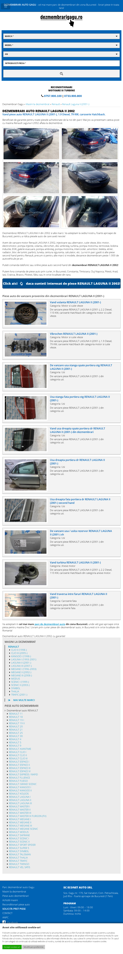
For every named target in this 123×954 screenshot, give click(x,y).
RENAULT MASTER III (20, 812)
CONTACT (7, 913)
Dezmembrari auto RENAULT (22, 710)
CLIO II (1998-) (19, 649)
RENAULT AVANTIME (20, 748)
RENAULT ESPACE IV (20, 771)
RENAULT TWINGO (19, 864)
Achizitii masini (10, 900)
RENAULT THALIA (18, 857)
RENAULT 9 (15, 745)
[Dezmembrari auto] (61, 26)
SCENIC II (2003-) (20, 685)
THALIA (15, 691)
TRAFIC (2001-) (19, 694)
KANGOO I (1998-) (21, 656)
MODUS (15, 678)
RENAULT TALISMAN (20, 854)
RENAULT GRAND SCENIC (23, 784)
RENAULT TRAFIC (18, 860)
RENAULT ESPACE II (19, 764)
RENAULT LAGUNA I (20, 796)
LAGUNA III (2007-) (21, 665)
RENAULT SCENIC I (19, 838)
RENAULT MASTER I (19, 806)
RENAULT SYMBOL (19, 851)
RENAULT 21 (16, 729)
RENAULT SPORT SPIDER (22, 844)
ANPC (5, 917)
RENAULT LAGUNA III (20, 803)
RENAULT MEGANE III (20, 825)
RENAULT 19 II (17, 723)
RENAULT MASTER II (20, 809)
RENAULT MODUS (19, 832)
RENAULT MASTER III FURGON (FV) (27, 816)
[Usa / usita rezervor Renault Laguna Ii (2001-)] (27, 554)
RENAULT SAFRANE (19, 835)
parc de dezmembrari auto (50, 624)
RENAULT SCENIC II (19, 841)
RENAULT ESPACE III (19, 768)
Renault (56, 104)
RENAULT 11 (16, 713)
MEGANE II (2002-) (21, 672)
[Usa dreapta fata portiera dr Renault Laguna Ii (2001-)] (27, 522)
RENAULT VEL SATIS (19, 867)
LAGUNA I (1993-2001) (23, 659)
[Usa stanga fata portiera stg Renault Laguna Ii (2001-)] (27, 419)
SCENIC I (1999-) (20, 681)
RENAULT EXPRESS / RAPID (23, 774)
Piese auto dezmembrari (15, 895)
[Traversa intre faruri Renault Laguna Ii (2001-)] (27, 617)
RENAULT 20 (16, 726)
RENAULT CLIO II (18, 755)
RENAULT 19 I (16, 720)
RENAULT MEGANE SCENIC (23, 828)
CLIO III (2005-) (19, 653)
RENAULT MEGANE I (20, 819)
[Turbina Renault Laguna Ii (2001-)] (27, 585)
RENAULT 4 (15, 739)
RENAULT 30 (16, 736)
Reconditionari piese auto (16, 904)
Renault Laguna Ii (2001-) (75, 104)
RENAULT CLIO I (17, 752)
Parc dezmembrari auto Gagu (18, 887)
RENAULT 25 (16, 732)
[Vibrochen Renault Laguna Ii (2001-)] (27, 356)
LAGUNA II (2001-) (21, 662)
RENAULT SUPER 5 (19, 848)
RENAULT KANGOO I (20, 787)
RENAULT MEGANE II (20, 822)
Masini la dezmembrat (37, 104)
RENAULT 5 (15, 742)
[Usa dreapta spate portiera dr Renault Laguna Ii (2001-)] (27, 451)
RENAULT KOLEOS (19, 793)
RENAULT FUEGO (18, 780)
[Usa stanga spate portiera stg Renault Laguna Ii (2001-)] (27, 388)
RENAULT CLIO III (18, 758)
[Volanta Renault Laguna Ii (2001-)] (27, 325)
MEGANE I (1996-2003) (23, 669)
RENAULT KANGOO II (20, 790)
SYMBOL (15, 688)
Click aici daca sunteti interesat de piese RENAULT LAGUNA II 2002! (61, 283)
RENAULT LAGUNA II (20, 800)
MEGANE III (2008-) (21, 675)
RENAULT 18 (16, 716)
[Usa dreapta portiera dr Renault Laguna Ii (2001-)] (27, 490)
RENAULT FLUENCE (19, 777)
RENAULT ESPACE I (19, 761)
